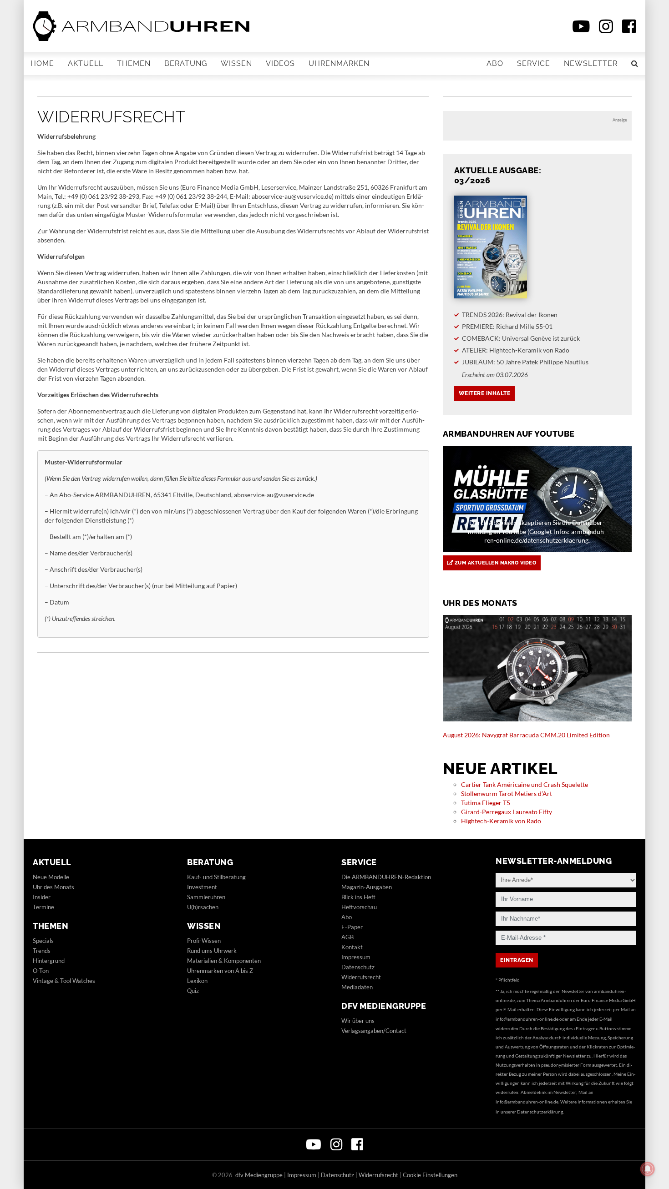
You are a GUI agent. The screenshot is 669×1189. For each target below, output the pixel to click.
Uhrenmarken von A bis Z (220, 970)
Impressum (355, 957)
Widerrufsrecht (361, 977)
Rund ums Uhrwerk (212, 950)
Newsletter (591, 63)
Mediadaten (357, 987)
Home (42, 63)
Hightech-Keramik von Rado (501, 821)
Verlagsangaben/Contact (373, 1030)
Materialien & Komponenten (224, 960)
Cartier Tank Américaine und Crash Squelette (524, 784)
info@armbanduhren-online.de (527, 1019)
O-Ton (41, 970)
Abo (495, 63)
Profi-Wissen (204, 940)
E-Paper (352, 927)
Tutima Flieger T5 (485, 802)
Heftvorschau (359, 907)
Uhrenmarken (339, 63)
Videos (280, 63)
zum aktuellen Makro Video (494, 563)
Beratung (185, 63)
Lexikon (197, 980)
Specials (43, 940)
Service (533, 63)
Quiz (193, 990)
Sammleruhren (206, 897)
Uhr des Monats (53, 887)
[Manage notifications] (647, 1169)
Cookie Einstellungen (430, 1175)
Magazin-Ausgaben (366, 887)
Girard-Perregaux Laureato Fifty (506, 812)
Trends (42, 950)
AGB (347, 937)
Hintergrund (49, 960)
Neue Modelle (51, 877)
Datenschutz (358, 967)
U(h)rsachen (202, 907)
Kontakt (352, 947)
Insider (42, 897)
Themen (134, 63)
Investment (202, 887)
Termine (43, 907)
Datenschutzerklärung (540, 1111)
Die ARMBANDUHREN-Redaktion (386, 877)
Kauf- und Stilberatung (216, 877)
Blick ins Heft (358, 897)
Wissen (236, 63)
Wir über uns (358, 1020)
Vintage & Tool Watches (64, 980)
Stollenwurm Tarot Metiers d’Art (506, 793)
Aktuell (85, 63)
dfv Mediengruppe (383, 1006)
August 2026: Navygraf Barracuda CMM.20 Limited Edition (526, 735)
